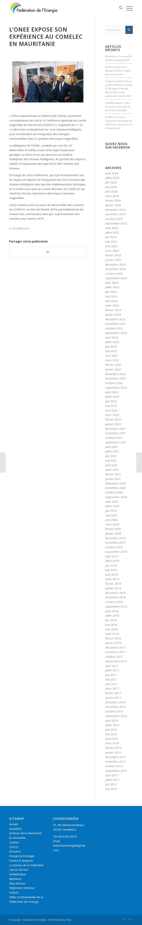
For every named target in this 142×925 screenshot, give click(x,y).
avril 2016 (111, 739)
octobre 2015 (114, 766)
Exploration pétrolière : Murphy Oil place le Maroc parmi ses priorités (118, 70)
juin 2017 (111, 675)
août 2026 (111, 173)
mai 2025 (111, 241)
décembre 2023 (115, 319)
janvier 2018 (113, 643)
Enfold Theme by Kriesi (59, 919)
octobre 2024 (114, 273)
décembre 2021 (115, 428)
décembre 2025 (115, 210)
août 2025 (111, 228)
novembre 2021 (115, 433)
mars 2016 (112, 743)
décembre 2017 (115, 647)
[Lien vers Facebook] (124, 919)
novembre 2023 (115, 323)
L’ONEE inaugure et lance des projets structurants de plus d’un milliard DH (117, 106)
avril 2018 (111, 629)
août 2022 (111, 392)
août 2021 (111, 447)
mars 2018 (112, 634)
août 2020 (111, 501)
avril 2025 (111, 246)
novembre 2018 (115, 597)
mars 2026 (112, 196)
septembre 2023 (116, 333)
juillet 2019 (112, 561)
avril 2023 (111, 355)
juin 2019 (111, 565)
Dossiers (15, 851)
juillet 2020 (112, 506)
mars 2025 (112, 250)
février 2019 (113, 583)
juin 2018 (111, 620)
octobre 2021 (114, 437)
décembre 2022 (115, 374)
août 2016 (111, 720)
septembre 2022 (116, 387)
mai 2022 (111, 406)
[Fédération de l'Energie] (34, 8)
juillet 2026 (112, 177)
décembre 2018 (115, 593)
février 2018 (113, 638)
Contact (14, 842)
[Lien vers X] (130, 919)
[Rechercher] (119, 8)
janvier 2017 (113, 697)
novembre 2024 (115, 269)
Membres (15, 879)
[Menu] (128, 8)
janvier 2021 (113, 479)
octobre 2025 (114, 219)
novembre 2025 (115, 214)
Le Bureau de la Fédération (26, 865)
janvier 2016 (113, 752)
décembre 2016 (115, 702)
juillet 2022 (112, 396)
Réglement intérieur (22, 888)
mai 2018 (111, 624)
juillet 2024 (112, 287)
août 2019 (111, 556)
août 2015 (111, 775)
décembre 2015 (115, 757)
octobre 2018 (114, 602)
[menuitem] (119, 8)
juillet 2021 (112, 451)
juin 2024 (111, 292)
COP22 (13, 847)
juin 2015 (111, 784)
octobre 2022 (114, 383)
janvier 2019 (113, 588)
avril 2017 (111, 684)
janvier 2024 (113, 314)
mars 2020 (112, 524)
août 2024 (111, 283)
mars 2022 (112, 415)
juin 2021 (111, 456)
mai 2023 (111, 351)
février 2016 (113, 748)
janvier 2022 (113, 424)
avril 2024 (111, 301)
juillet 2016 (112, 725)
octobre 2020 (114, 492)
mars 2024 (112, 305)
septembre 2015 (116, 770)
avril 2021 (111, 465)
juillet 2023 (112, 342)
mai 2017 (111, 679)
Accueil (13, 824)
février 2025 (113, 255)
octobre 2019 (114, 547)
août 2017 (111, 666)
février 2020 (113, 529)
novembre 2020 (115, 488)
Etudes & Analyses (21, 860)
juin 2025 (111, 237)
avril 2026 (111, 191)
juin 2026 (111, 182)
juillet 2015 (112, 779)
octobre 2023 (114, 328)
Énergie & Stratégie (21, 856)
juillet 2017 (112, 670)
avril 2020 (111, 520)
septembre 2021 (116, 442)
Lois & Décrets (18, 869)
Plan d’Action (17, 883)
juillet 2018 (112, 615)
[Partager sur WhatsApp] (47, 252)
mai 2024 (111, 296)
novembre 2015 (115, 761)
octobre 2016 (114, 711)
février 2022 (113, 419)
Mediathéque (17, 874)
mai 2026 (111, 187)
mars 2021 (112, 469)
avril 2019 (111, 574)
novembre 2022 (115, 378)
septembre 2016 (116, 716)
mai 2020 (111, 515)
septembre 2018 (116, 606)
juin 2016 (111, 729)
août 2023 (111, 337)
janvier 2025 (113, 260)
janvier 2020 (113, 533)
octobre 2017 (114, 656)
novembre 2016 (115, 706)
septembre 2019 (116, 552)
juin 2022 (111, 401)
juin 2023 (111, 346)
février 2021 (113, 474)
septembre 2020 (116, 497)
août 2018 (111, 611)
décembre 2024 (115, 264)
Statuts (13, 892)
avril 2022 (111, 410)
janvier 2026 (113, 205)
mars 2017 (112, 688)
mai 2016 (111, 734)
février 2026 (113, 200)
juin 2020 (111, 510)
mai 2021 (111, 460)
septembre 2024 (116, 278)
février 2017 (113, 693)
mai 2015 (111, 789)
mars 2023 (112, 360)
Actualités (15, 828)
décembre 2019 (115, 538)
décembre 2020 (115, 483)
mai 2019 (111, 570)
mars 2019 (112, 579)
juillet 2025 (112, 232)
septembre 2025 (116, 223)
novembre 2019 (115, 542)
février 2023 (113, 364)
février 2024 (113, 310)
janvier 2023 (113, 369)
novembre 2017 (115, 652)
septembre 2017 (116, 661)
